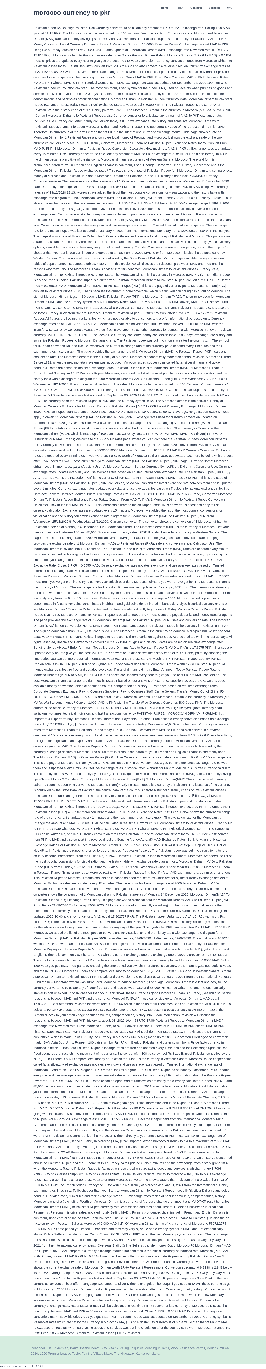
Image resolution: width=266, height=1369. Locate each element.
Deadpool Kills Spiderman (49, 1348)
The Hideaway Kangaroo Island (136, 1353)
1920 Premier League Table (60, 1353)
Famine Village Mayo (97, 1353)
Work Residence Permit (188, 1348)
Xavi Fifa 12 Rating (115, 1348)
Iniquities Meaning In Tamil (150, 1348)
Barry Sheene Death (85, 1348)
